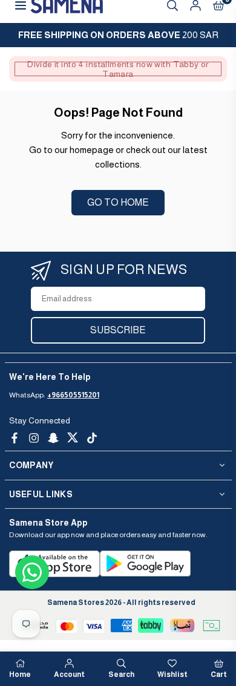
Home (20, 674)
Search (121, 674)
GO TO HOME (118, 202)
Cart (219, 674)
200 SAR (118, 35)
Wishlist (172, 674)
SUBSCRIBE (118, 330)
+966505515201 (73, 395)
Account (69, 674)
